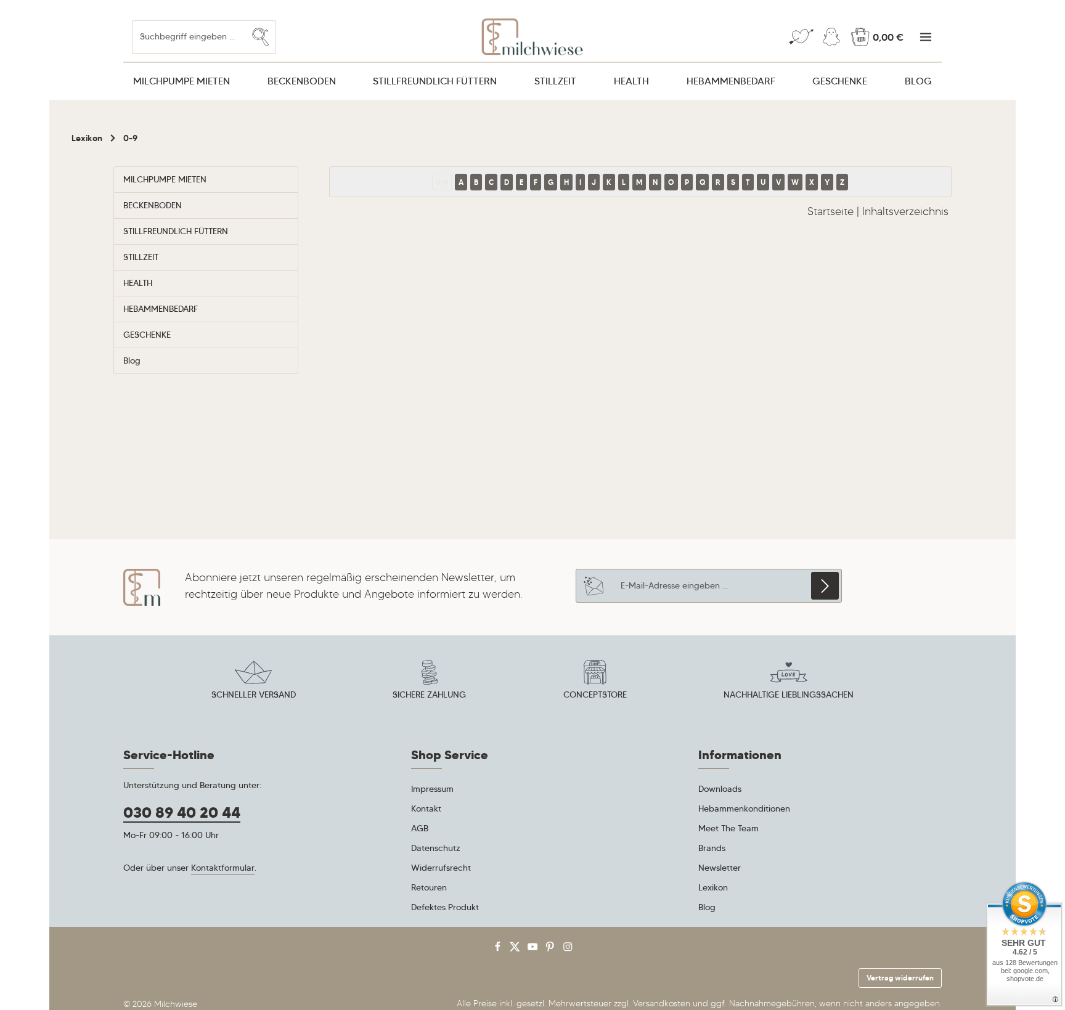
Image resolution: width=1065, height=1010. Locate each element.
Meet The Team (728, 828)
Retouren (429, 887)
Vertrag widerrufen (900, 977)
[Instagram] (568, 949)
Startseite (830, 211)
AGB (419, 828)
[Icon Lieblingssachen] (788, 681)
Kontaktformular (223, 867)
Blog (707, 907)
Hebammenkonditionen (744, 808)
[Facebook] (498, 949)
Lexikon (713, 887)
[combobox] (189, 36)
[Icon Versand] (253, 681)
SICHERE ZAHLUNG (429, 694)
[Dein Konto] (831, 37)
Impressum (432, 788)
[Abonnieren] (825, 586)
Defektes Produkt (445, 907)
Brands (711, 847)
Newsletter (719, 867)
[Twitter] (516, 949)
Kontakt (426, 808)
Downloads (719, 788)
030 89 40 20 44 (181, 813)
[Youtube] (534, 949)
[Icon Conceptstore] (594, 681)
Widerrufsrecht (441, 867)
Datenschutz (435, 847)
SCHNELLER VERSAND (253, 694)
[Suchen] (260, 36)
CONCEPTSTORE (595, 694)
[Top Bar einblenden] (925, 37)
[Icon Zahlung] (429, 681)
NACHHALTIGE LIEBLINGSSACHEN (789, 694)
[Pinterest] (551, 949)
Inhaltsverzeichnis (905, 211)
